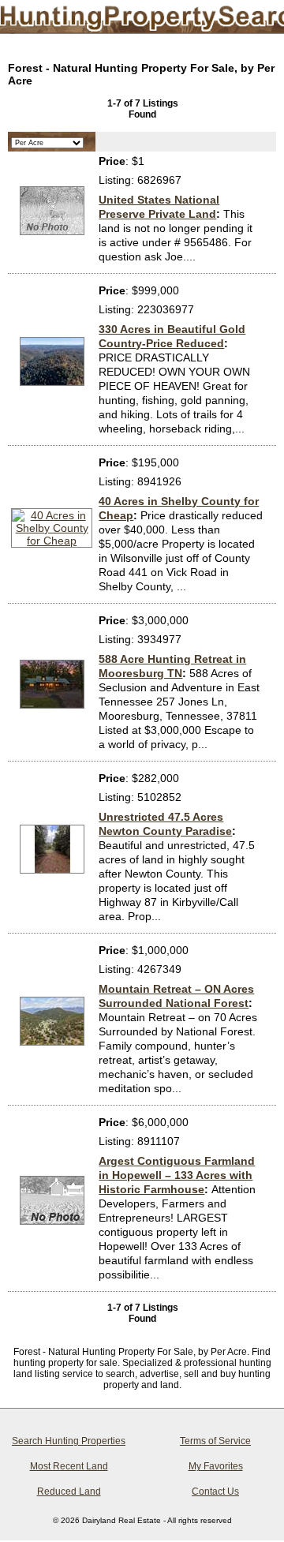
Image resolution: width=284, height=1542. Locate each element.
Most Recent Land (69, 1466)
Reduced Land (69, 1491)
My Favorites (216, 1466)
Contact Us (215, 1491)
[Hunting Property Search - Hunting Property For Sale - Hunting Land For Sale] (128, 19)
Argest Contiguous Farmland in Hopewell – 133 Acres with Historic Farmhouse (177, 1175)
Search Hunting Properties (68, 1441)
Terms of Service (215, 1441)
